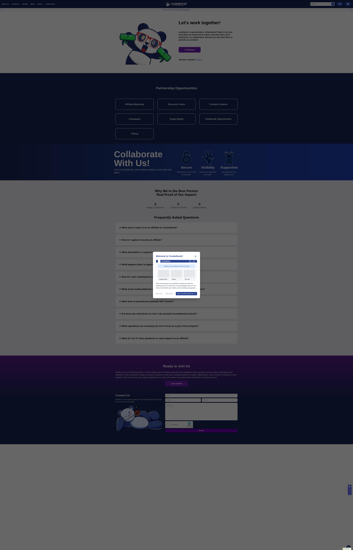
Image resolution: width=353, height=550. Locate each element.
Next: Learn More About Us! (185, 293)
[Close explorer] (195, 256)
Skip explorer (169, 293)
